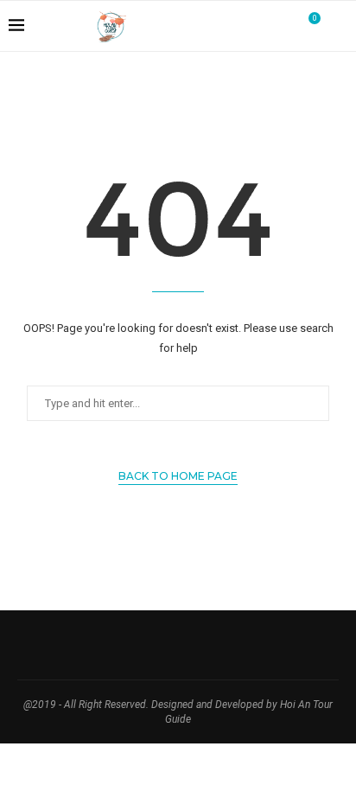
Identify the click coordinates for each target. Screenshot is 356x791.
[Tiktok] (282, 26)
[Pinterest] (264, 26)
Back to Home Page (178, 475)
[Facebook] (227, 26)
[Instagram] (246, 26)
